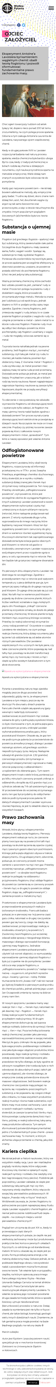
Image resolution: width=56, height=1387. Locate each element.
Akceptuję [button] (32, 1382)
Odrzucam (45, 1382)
